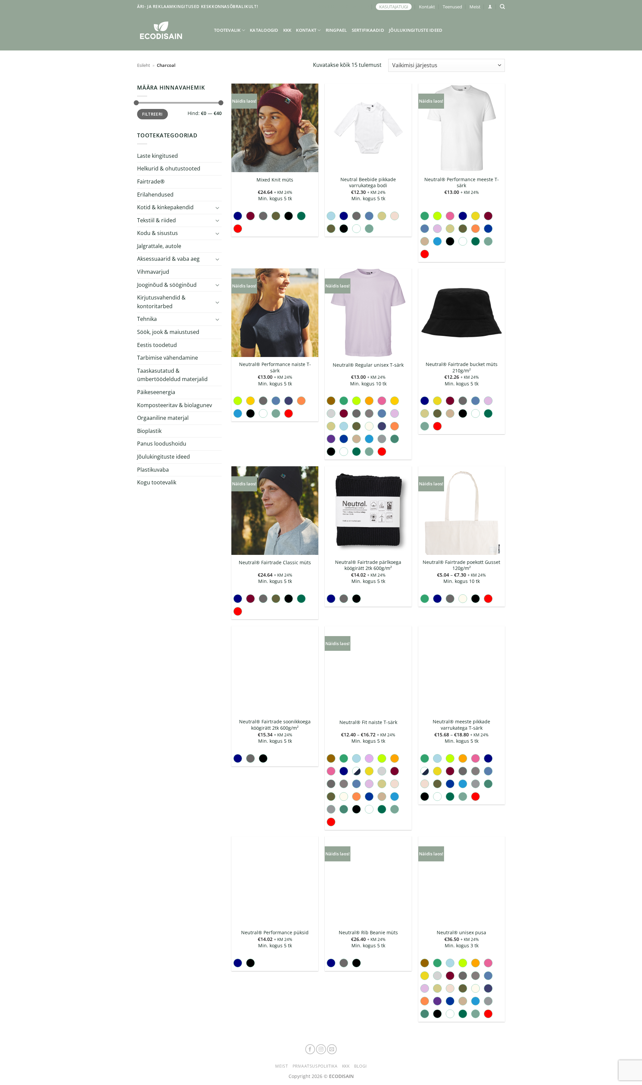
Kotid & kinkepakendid (165, 207)
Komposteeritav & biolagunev (174, 405)
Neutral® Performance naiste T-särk (275, 367)
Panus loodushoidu (161, 443)
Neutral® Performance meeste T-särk (461, 182)
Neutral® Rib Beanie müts (368, 933)
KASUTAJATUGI (393, 6)
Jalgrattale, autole (159, 246)
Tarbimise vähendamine (167, 357)
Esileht (143, 65)
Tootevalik (227, 30)
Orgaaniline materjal (163, 417)
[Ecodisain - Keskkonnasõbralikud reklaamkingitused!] (170, 30)
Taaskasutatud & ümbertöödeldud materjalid (172, 375)
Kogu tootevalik (156, 482)
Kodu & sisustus (157, 233)
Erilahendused (155, 194)
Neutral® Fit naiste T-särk (368, 722)
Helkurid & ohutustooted (168, 168)
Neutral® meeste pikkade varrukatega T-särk (461, 725)
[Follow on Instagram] (321, 1049)
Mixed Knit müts (274, 180)
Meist (474, 7)
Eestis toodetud (157, 345)
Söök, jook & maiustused (168, 332)
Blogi (360, 1066)
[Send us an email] (332, 1049)
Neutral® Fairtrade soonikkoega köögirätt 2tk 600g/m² (275, 725)
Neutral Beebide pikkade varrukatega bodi (368, 182)
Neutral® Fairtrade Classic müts (275, 563)
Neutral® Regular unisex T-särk (368, 365)
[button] (490, 6)
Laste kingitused (157, 155)
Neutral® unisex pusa (461, 933)
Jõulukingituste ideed (415, 30)
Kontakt (427, 7)
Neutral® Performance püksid (275, 933)
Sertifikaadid (368, 30)
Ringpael (336, 30)
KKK (287, 30)
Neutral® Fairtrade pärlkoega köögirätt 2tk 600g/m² (368, 565)
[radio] (238, 216)
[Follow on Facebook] (310, 1049)
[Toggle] (218, 208)
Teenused (452, 7)
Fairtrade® (151, 181)
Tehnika (147, 319)
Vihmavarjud (153, 271)
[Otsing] (502, 6)
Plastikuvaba (153, 469)
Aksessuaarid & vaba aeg (168, 258)
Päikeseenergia (156, 392)
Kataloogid (264, 30)
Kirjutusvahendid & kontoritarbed (161, 302)
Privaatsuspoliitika (315, 1066)
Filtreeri (152, 114)
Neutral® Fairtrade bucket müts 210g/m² (462, 367)
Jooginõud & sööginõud (167, 284)
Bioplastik (149, 431)
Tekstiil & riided (156, 220)
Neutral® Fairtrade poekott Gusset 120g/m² (461, 565)
